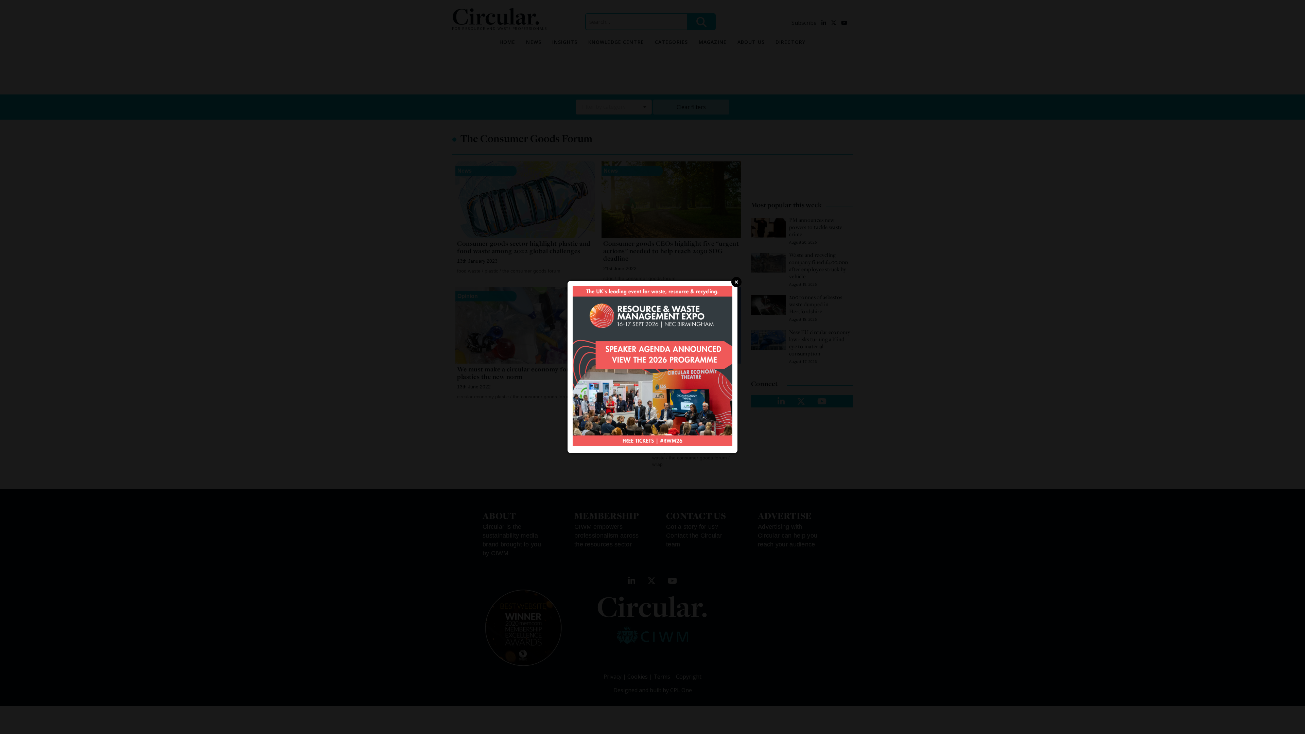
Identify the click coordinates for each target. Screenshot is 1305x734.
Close (736, 282)
